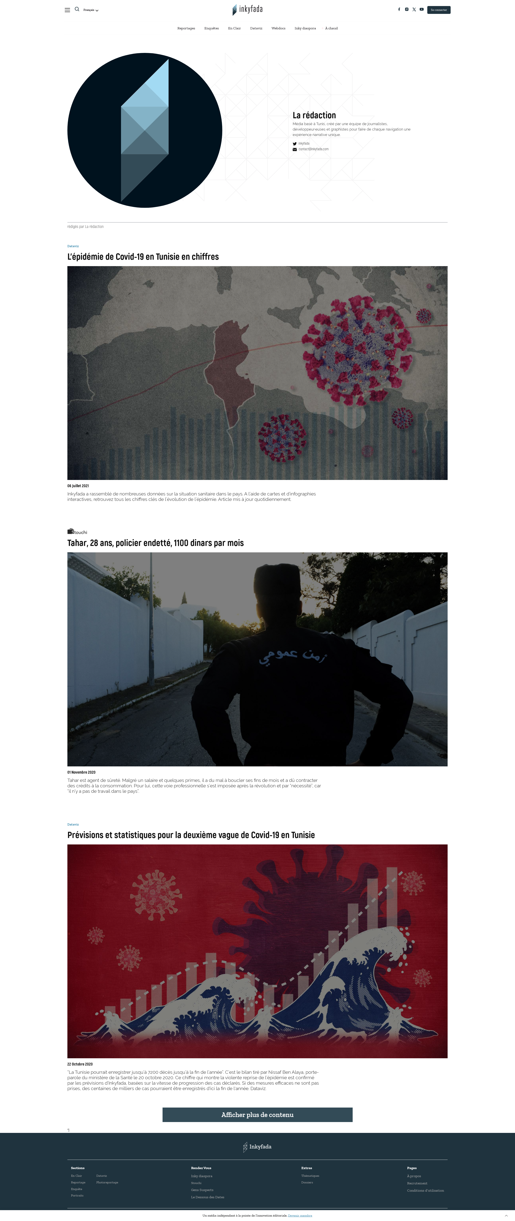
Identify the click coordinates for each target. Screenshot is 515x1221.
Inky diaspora (305, 28)
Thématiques (310, 1176)
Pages (412, 1168)
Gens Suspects (202, 1190)
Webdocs (278, 28)
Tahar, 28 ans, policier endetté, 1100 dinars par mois (155, 542)
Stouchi (196, 1183)
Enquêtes (211, 28)
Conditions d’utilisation (425, 1190)
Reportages (186, 28)
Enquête (76, 1189)
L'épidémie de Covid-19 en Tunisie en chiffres (143, 256)
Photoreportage (107, 1182)
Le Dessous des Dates (207, 1197)
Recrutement (417, 1183)
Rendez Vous (201, 1168)
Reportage (78, 1182)
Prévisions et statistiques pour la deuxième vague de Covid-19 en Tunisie (191, 834)
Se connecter (439, 10)
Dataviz (256, 28)
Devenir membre (300, 1215)
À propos (414, 1176)
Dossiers (307, 1182)
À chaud (331, 28)
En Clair (234, 28)
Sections (77, 1168)
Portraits (77, 1195)
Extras (306, 1168)
